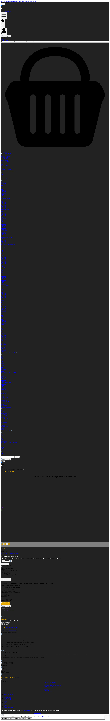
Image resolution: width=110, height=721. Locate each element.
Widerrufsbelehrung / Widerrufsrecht (52, 685)
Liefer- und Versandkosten (50, 682)
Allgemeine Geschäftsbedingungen (52, 683)
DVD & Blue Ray (8, 699)
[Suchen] (15, 457)
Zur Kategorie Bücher (6, 407)
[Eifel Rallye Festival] (1, 177)
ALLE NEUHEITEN (9, 708)
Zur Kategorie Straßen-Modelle (8, 352)
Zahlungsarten (28, 41)
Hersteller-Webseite (9, 610)
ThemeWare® (37, 713)
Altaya (2, 507)
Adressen (20, 41)
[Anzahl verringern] (3, 561)
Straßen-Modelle (7, 698)
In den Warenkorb (5, 564)
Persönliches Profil (12, 41)
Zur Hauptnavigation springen (30, 1)
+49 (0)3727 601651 (14, 620)
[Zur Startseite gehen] (6, 11)
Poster (5, 702)
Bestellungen (36, 41)
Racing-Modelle (7, 697)
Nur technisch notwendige (6, 718)
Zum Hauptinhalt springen (7, 1)
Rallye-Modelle (7, 695)
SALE (5, 706)
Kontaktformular (12, 630)
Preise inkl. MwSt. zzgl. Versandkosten (10, 553)
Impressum (46, 690)
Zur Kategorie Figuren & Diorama (9, 442)
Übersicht (3, 41)
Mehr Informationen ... (47, 716)
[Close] (1, 542)
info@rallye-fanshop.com (12, 627)
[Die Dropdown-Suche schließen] (17, 457)
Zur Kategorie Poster (6, 430)
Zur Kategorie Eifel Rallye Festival (9, 171)
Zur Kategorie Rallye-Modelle (8, 178)
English (2, 9)
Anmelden (3, 39)
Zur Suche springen (18, 1)
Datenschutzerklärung (49, 692)
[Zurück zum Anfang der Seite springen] (2, 715)
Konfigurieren (17, 718)
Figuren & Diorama (8, 703)
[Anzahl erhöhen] (10, 561)
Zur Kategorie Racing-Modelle (8, 244)
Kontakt (46, 689)
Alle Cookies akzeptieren (26, 718)
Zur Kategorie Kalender (6, 450)
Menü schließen (6, 36)
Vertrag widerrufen (5, 2)
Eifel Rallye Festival (8, 694)
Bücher (5, 701)
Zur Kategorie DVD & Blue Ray (9, 372)
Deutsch (2, 7)
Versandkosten (26, 710)
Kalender (6, 705)
